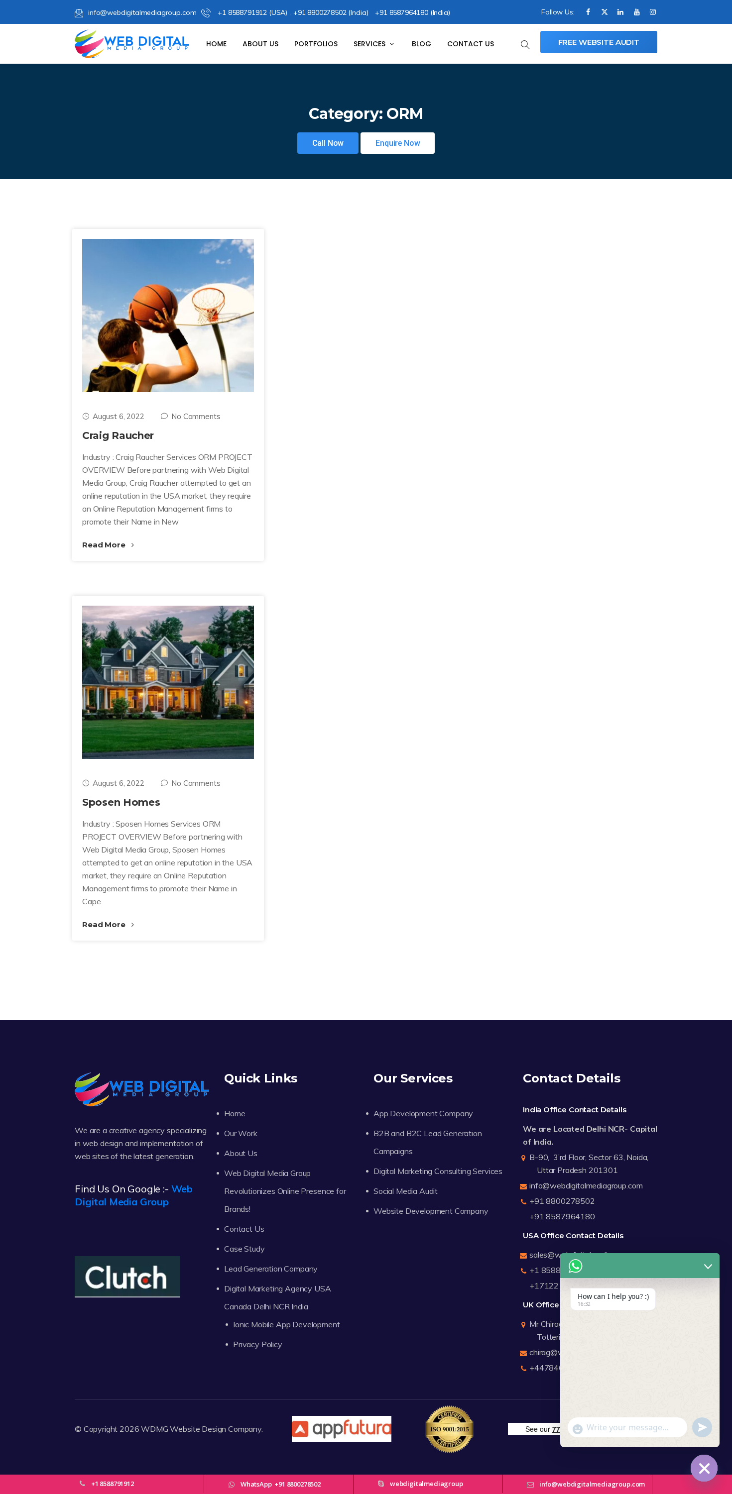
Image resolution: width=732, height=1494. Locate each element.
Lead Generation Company (271, 1269)
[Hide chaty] (704, 1468)
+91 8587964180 (562, 1216)
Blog (421, 44)
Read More (104, 544)
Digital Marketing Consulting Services (437, 1171)
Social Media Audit (405, 1191)
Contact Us (470, 44)
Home (216, 44)
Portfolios (316, 44)
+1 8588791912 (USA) (251, 12)
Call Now (328, 143)
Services (370, 44)
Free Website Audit (598, 42)
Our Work (240, 1133)
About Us (260, 44)
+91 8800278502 (562, 1201)
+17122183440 (558, 1285)
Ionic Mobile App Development (286, 1324)
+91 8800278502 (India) (330, 12)
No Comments (195, 416)
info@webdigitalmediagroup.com (142, 12)
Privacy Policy (257, 1344)
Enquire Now (397, 143)
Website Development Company (430, 1211)
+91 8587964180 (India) (412, 12)
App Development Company (423, 1113)
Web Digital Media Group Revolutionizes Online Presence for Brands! (285, 1191)
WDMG (154, 1429)
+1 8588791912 (559, 1270)
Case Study (244, 1249)
